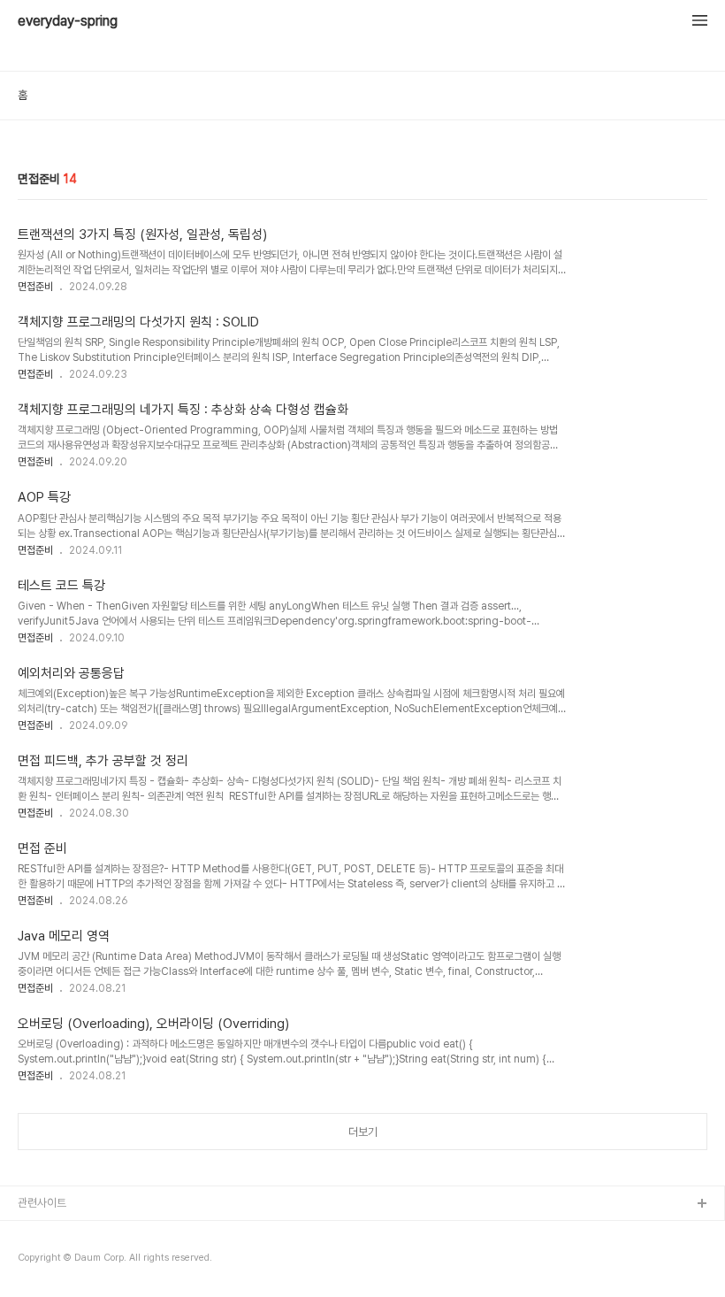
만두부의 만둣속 (54, 1261)
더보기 (363, 1132)
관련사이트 (42, 1202)
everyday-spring (68, 21)
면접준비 (35, 286)
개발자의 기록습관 (59, 1232)
